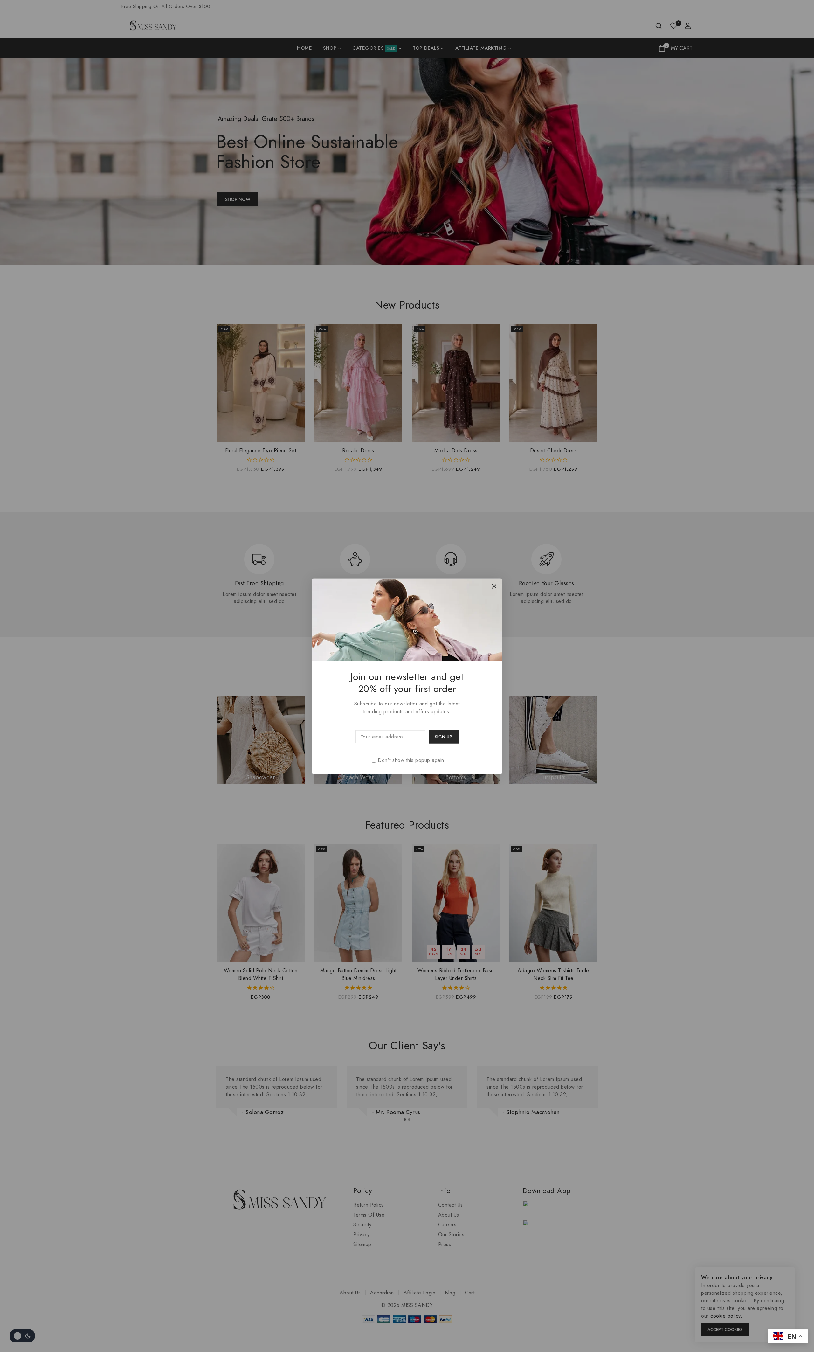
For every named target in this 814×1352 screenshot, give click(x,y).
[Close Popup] (494, 586)
